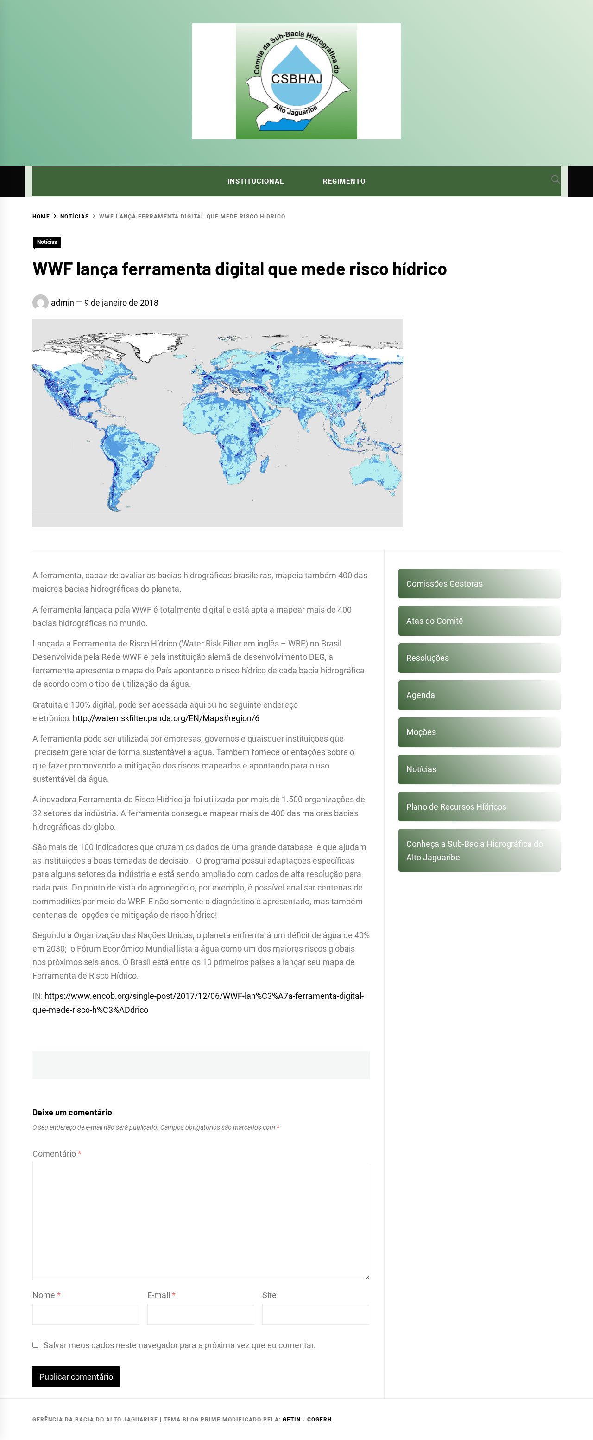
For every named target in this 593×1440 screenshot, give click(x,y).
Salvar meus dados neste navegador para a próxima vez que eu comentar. (180, 1345)
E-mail (161, 1295)
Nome (46, 1295)
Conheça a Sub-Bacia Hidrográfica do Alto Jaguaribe (474, 850)
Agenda (420, 695)
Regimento (344, 181)
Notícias (47, 242)
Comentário (57, 1153)
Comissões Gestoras (444, 584)
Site (269, 1295)
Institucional (255, 181)
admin (62, 302)
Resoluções (427, 658)
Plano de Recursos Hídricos (456, 807)
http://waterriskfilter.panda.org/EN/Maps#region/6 (166, 718)
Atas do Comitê (434, 621)
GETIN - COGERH (307, 1419)
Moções (421, 732)
